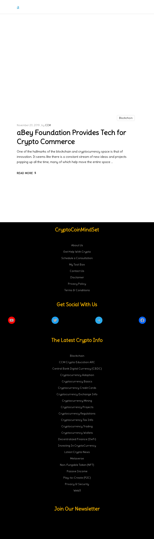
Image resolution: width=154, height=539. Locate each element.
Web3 (77, 490)
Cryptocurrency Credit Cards (77, 388)
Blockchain (126, 118)
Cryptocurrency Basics (77, 381)
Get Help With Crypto (77, 251)
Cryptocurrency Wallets (77, 433)
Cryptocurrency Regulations (77, 413)
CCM (48, 125)
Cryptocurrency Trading (77, 426)
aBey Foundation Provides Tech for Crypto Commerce (71, 137)
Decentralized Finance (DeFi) (77, 439)
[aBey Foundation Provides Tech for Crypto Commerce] (77, 73)
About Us (77, 245)
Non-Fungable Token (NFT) (77, 465)
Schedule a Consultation (77, 258)
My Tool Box (77, 264)
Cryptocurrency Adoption (77, 375)
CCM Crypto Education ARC (77, 362)
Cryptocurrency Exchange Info (77, 394)
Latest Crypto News (77, 452)
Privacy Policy (77, 284)
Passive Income (77, 471)
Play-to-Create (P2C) (77, 477)
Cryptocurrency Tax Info (77, 420)
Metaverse (77, 458)
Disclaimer (77, 277)
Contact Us (77, 271)
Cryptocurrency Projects (77, 407)
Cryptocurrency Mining (77, 400)
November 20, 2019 (28, 125)
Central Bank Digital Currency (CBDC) (77, 368)
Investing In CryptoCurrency (77, 445)
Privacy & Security (77, 484)
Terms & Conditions (77, 290)
